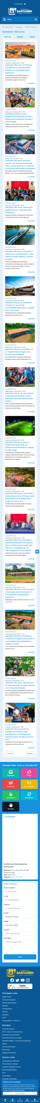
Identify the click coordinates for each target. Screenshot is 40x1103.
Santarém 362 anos (10, 60)
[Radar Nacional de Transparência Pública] (20, 986)
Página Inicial (9, 27)
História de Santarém (9, 1003)
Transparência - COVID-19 (11, 1021)
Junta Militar (6, 1076)
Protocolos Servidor (8, 1047)
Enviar (20, 957)
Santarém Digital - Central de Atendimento (16, 1041)
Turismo (5, 1012)
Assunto (6, 930)
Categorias (19, 27)
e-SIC (4, 1018)
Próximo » (30, 753)
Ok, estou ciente (20, 1093)
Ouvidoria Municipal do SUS (11, 1067)
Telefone (7, 904)
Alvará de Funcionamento (10, 1035)
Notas (32, 37)
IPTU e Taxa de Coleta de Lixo (12, 1032)
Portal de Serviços (8, 1029)
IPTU (4, 1073)
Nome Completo (9, 888)
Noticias (5, 1006)
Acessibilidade (18, 4)
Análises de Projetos (9, 1053)
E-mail (6, 896)
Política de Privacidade (18, 1090)
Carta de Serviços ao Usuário (12, 1038)
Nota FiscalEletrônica (9, 1070)
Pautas (20, 37)
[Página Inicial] (20, 11)
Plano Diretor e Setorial (10, 1064)
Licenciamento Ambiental (10, 1061)
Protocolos (6, 1050)
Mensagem (7, 938)
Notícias (7, 37)
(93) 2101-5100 (16, 877)
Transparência (7, 1009)
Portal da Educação (8, 1000)
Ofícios (4, 1044)
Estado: (6, 913)
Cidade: (6, 921)
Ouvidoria (5, 1015)
